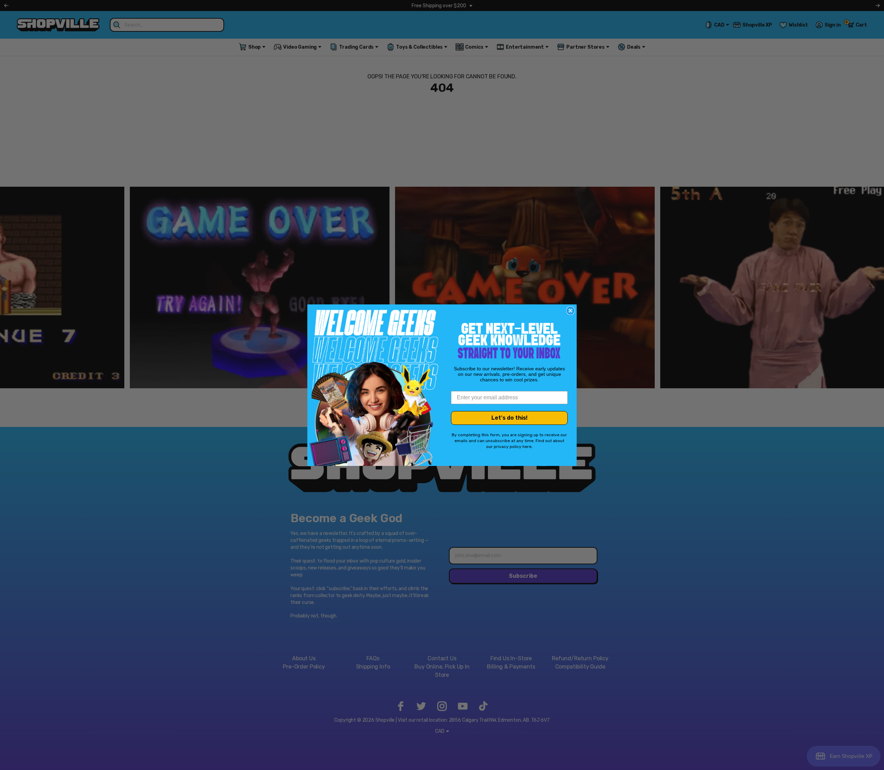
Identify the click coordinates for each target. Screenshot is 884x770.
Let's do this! (509, 418)
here (526, 446)
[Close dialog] (570, 310)
